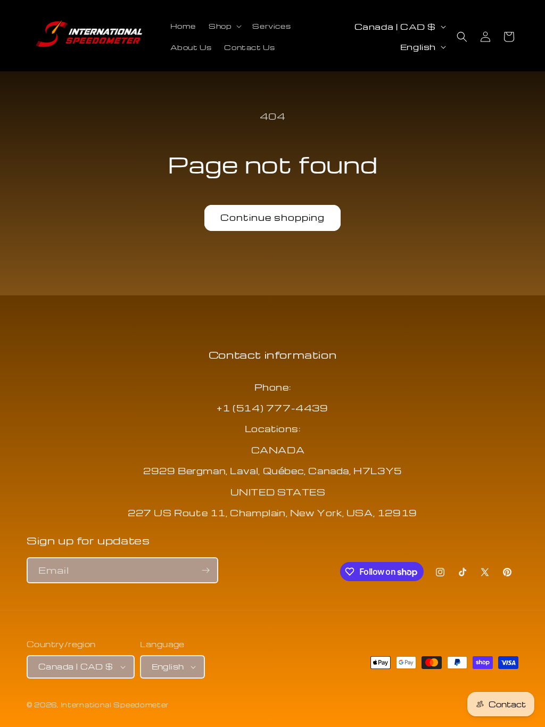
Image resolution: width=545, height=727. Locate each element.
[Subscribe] (205, 570)
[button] (224, 26)
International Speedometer (115, 704)
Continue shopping (272, 217)
